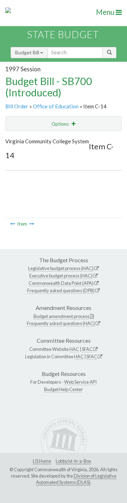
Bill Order (16, 106)
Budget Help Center (63, 389)
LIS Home (42, 461)
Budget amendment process (61, 316)
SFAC (87, 349)
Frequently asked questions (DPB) (61, 290)
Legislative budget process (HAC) (60, 268)
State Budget (63, 34)
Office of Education (56, 106)
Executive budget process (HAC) (60, 276)
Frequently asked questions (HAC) (61, 323)
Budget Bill (27, 52)
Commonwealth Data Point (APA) (61, 283)
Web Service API (80, 382)
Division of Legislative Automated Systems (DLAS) (76, 479)
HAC (74, 349)
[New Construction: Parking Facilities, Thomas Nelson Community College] (12, 224)
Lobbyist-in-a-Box (73, 461)
